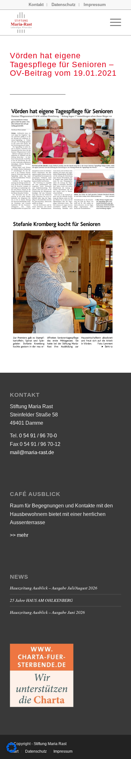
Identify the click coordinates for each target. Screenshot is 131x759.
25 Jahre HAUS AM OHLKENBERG (41, 600)
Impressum (95, 4)
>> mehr (19, 535)
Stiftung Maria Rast (50, 744)
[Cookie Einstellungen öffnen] (11, 751)
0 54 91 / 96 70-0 (38, 435)
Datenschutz (64, 4)
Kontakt (36, 4)
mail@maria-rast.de (32, 452)
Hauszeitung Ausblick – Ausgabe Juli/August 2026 (53, 588)
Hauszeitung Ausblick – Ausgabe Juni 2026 (47, 612)
